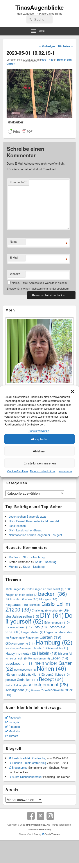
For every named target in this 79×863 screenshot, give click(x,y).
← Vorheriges (47, 46)
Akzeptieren (39, 439)
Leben (59, 658)
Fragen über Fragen (24, 637)
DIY (52, 614)
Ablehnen (39, 451)
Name (13, 241)
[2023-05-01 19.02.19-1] (39, 116)
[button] (72, 392)
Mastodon (15, 731)
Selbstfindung (16, 685)
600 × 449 (47, 60)
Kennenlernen (39, 658)
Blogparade (16, 604)
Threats (13, 736)
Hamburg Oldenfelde (50, 648)
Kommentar (18, 182)
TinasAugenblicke (39, 7)
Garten (50, 637)
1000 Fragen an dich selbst (45, 589)
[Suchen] (30, 19)
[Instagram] (50, 816)
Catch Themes (52, 834)
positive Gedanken (21, 679)
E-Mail (14, 257)
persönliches (58, 674)
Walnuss (37, 690)
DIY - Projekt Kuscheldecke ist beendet (34, 521)
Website (15, 274)
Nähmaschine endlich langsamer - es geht (35, 535)
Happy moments (20, 653)
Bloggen (48, 599)
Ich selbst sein (16, 658)
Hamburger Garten (18, 648)
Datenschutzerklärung (43, 471)
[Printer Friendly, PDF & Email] (20, 131)
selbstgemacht (47, 684)
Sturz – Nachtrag (34, 557)
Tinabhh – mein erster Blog (29, 763)
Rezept (51, 679)
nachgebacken (25, 669)
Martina (13, 557)
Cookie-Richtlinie (17, 471)
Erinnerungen (57, 622)
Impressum (65, 471)
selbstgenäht (17, 689)
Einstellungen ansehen (39, 463)
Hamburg (54, 642)
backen (52, 593)
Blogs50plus (19, 767)
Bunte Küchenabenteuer (27, 777)
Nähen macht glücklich (25, 674)
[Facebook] (31, 816)
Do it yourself (38, 618)
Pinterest (14, 726)
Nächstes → (66, 46)
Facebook (15, 717)
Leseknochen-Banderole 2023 (27, 516)
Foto (40, 626)
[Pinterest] (40, 816)
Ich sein (65, 653)
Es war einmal (18, 627)
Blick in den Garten (21, 599)
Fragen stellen (32, 632)
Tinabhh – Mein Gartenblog (29, 758)
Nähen (51, 668)
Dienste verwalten (38, 431)
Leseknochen (17, 526)
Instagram (15, 722)
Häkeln (47, 653)
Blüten (35, 604)
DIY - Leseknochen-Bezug (25, 530)
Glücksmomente (20, 643)
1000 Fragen (15, 589)
